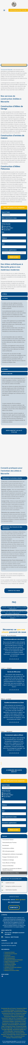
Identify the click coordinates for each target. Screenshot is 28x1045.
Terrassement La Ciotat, (20, 1021)
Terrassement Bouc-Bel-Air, (8, 1013)
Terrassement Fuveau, (21, 1018)
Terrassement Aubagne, (9, 1010)
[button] (4, 10)
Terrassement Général (7, 839)
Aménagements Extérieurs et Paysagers (13, 959)
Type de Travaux (6, 212)
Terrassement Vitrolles (16, 1037)
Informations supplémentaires (9, 250)
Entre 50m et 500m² (8, 228)
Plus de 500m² (7, 229)
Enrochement (5, 845)
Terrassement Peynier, (10, 1026)
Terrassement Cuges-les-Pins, (8, 1018)
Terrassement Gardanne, (8, 1019)
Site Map (23, 1042)
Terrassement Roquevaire (9, 1032)
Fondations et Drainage (9, 962)
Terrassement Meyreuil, (13, 1024)
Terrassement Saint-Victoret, (13, 1034)
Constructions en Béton (8, 848)
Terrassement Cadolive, (20, 1013)
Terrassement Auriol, (20, 1010)
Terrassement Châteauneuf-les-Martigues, (14, 1016)
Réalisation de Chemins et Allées (10, 873)
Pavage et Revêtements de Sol (10, 857)
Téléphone (4, 238)
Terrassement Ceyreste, (19, 1015)
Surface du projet (6, 224)
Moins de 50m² (7, 226)
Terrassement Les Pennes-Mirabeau (10, 1023)
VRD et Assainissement (8, 851)
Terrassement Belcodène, (7, 1011)
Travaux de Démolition (7, 865)
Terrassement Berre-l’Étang (20, 1011)
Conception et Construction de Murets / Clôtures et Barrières (12, 869)
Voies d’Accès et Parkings (9, 862)
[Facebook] (2, 976)
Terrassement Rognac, (18, 1031)
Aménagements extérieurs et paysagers (12, 854)
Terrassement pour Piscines (9, 842)
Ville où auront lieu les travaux (9, 218)
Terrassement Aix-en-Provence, (8, 1008)
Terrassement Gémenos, (20, 1019)
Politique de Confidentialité (16, 1042)
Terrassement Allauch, (21, 1008)
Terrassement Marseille (6, 69)
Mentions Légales (6, 1042)
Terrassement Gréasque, (8, 1021)
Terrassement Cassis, (8, 1015)
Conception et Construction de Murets (12, 967)
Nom (3, 232)
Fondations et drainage (8, 860)
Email (3, 244)
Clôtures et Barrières (9, 969)
